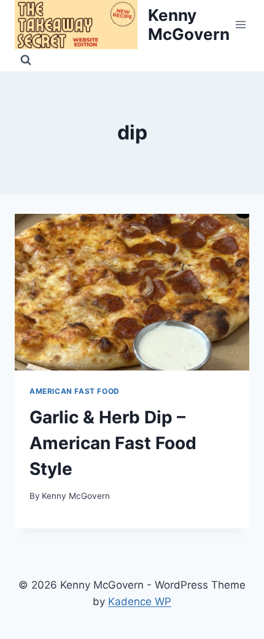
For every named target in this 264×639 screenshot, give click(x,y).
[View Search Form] (26, 60)
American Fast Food (74, 391)
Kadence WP (139, 601)
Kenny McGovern (76, 496)
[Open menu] (241, 24)
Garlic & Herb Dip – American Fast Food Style (112, 443)
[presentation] (132, 292)
